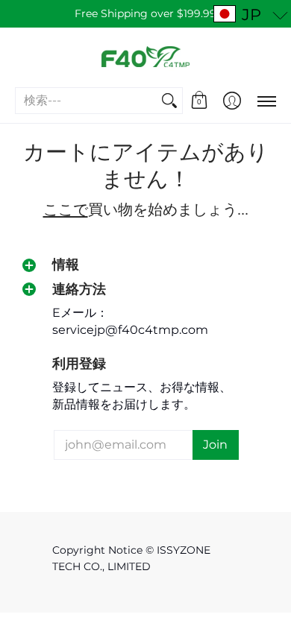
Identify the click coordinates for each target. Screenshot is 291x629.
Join (215, 444)
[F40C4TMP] (145, 57)
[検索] (169, 101)
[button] (199, 101)
